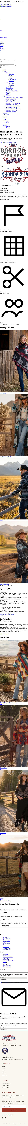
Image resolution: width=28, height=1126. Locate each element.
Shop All (11, 74)
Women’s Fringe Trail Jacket (13, 103)
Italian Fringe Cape (11, 99)
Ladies (7, 72)
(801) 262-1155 (5, 1056)
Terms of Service (6, 1083)
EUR (7, 122)
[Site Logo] (6, 4)
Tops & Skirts (12, 79)
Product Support (6, 943)
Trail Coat (11, 85)
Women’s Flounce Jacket (12, 102)
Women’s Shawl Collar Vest (13, 108)
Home (4, 69)
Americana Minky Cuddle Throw (14, 97)
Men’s (7, 82)
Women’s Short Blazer (11, 110)
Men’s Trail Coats (10, 100)
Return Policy (6, 959)
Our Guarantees (6, 955)
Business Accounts (7, 966)
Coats (10, 75)
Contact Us (6, 114)
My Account (5, 937)
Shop (4, 71)
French (8, 128)
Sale (4, 96)
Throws (8, 93)
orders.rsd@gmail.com (7, 1057)
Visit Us (3, 1073)
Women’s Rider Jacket (11, 107)
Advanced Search (6, 948)
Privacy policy (6, 958)
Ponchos (11, 81)
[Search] (15, 65)
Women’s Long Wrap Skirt (12, 106)
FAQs (4, 942)
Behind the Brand (4, 634)
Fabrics (5, 113)
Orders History (6, 947)
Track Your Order (6, 938)
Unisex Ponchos (10, 89)
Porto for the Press (7, 965)
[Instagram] (5, 1118)
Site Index (5, 964)
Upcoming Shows (4, 142)
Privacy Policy (5, 1085)
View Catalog (12, 142)
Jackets (11, 76)
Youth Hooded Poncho (12, 90)
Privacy (4, 944)
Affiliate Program (6, 949)
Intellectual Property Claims (9, 960)
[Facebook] (2, 1118)
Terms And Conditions (8, 957)
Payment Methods (7, 939)
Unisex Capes (9, 88)
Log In (4, 117)
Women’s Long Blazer (11, 104)
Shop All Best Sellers (5, 900)
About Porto (5, 954)
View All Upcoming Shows (7, 614)
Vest (10, 86)
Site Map (5, 962)
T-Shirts (8, 95)
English (5, 125)
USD (4, 119)
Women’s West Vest (11, 111)
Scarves (8, 92)
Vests (10, 78)
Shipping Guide (6, 941)
